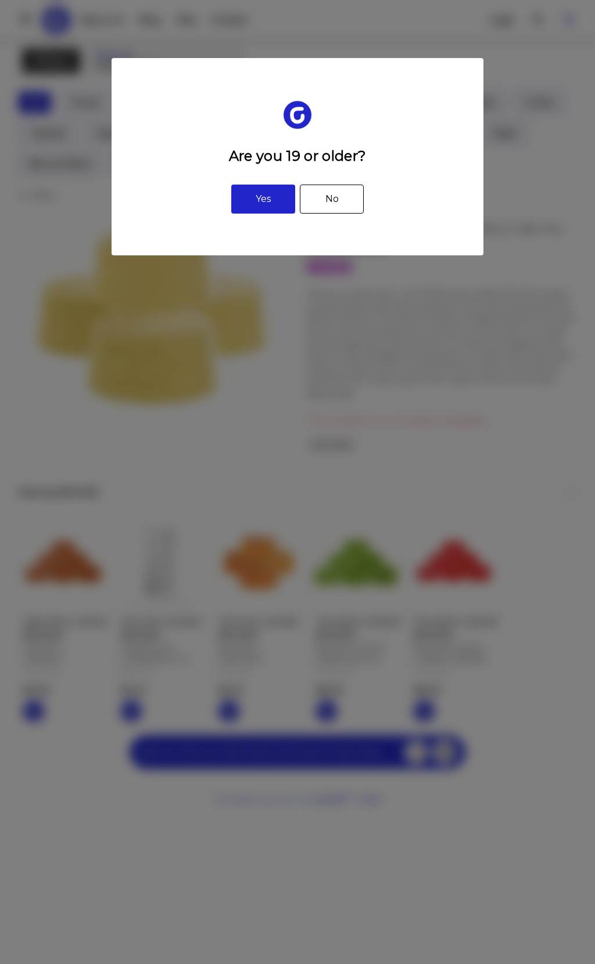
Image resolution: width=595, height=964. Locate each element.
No (332, 198)
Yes (263, 198)
